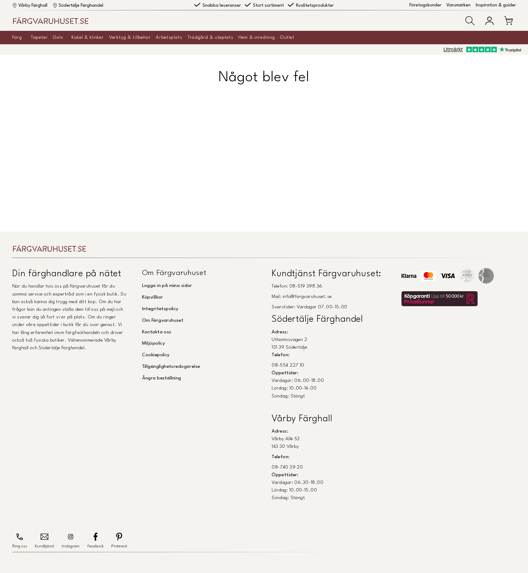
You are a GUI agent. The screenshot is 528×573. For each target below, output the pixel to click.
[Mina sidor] (489, 21)
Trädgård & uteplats (210, 37)
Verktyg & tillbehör (130, 37)
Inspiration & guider (496, 5)
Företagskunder (425, 5)
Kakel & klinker (88, 37)
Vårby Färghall (32, 5)
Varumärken (458, 5)
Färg (17, 37)
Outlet (287, 37)
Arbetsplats (169, 37)
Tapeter (39, 37)
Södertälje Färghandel (81, 5)
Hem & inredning (256, 37)
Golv (58, 37)
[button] (470, 20)
